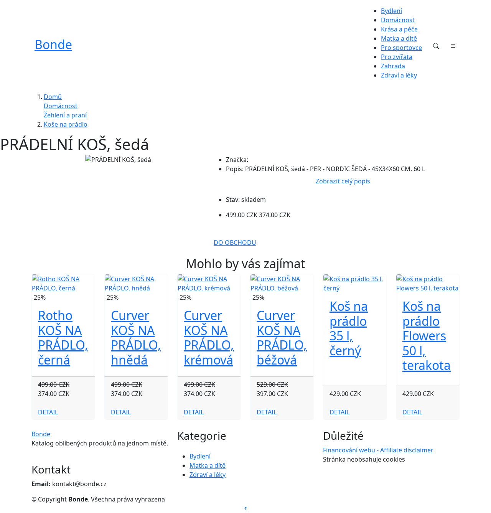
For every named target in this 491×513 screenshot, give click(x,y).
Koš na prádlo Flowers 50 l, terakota (426, 335)
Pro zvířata (396, 57)
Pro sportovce (401, 47)
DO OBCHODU (235, 242)
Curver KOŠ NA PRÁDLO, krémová (209, 337)
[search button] (436, 46)
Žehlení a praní (65, 115)
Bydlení (391, 11)
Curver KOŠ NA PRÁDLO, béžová (282, 337)
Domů (53, 96)
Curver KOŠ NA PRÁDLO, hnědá (136, 337)
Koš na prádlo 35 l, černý (349, 328)
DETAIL (48, 412)
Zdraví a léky (399, 75)
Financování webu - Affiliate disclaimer (378, 450)
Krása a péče (399, 29)
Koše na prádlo (65, 124)
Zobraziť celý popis (343, 181)
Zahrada (393, 66)
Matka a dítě (399, 38)
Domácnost (398, 20)
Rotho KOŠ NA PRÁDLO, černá (63, 337)
